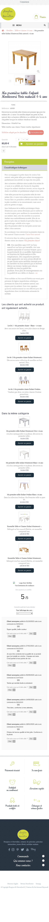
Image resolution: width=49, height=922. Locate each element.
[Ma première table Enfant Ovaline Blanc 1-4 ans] (24, 485)
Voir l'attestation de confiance (24, 586)
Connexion (24, 2)
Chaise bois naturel (32, 235)
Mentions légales (12, 884)
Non (11, 636)
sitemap (38, 884)
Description (9, 162)
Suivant (39, 80)
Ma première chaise (32, 241)
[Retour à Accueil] (2, 30)
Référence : (6, 108)
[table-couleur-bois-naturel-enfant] (19, 80)
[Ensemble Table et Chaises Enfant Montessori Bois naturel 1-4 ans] (24, 549)
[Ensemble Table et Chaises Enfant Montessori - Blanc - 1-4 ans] (24, 517)
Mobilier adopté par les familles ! (14, 133)
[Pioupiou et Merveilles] (9, 14)
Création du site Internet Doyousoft (37, 887)
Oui (32, 633)
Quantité (5, 140)
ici (36, 273)
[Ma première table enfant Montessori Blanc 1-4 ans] (24, 453)
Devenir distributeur (27, 884)
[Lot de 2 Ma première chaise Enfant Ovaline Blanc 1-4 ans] (24, 380)
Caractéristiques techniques (15, 167)
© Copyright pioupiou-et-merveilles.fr (13, 887)
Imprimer (3, 150)
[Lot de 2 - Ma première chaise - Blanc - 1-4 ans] (24, 316)
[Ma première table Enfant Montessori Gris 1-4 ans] (24, 422)
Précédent (10, 81)
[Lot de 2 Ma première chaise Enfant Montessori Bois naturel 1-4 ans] (24, 348)
